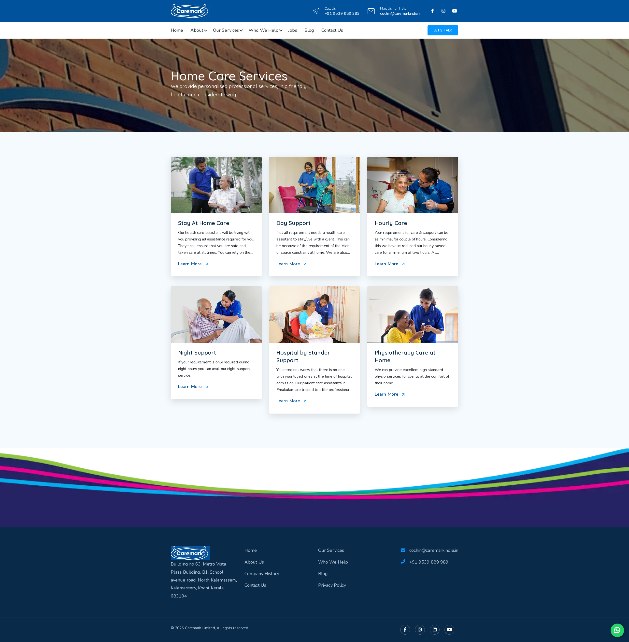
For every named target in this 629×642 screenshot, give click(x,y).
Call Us (330, 8)
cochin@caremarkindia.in (400, 13)
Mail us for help (393, 8)
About (196, 30)
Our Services (226, 30)
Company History (261, 574)
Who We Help (263, 30)
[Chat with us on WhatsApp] (617, 630)
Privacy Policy (332, 585)
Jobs (292, 30)
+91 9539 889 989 (429, 562)
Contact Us (332, 30)
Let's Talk (443, 30)
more (216, 216)
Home (177, 30)
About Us (254, 562)
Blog (309, 30)
